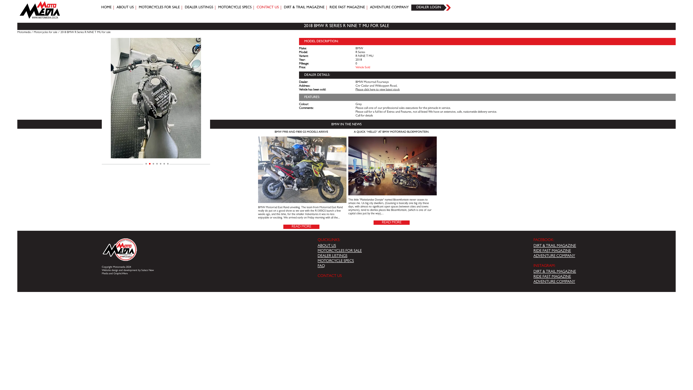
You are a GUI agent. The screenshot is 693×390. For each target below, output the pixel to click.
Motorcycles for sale (159, 7)
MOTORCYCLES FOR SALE (340, 251)
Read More (301, 227)
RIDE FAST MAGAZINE (552, 251)
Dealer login (428, 7)
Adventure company (389, 7)
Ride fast (347, 7)
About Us (125, 7)
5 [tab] (160, 164)
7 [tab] (168, 164)
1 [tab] (146, 164)
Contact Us (268, 7)
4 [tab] (157, 164)
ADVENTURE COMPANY (554, 256)
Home (106, 7)
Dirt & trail (304, 7)
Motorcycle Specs (235, 7)
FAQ (321, 266)
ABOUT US (327, 246)
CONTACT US (330, 276)
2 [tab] (150, 164)
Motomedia (24, 32)
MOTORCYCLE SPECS (336, 261)
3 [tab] (153, 164)
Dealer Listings (199, 7)
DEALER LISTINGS (332, 256)
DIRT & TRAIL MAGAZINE (554, 246)
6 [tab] (164, 164)
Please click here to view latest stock (378, 90)
